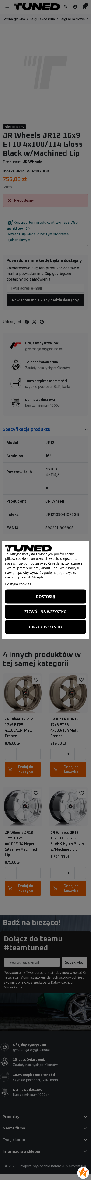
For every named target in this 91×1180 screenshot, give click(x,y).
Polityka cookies (18, 584)
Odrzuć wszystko (45, 626)
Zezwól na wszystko (45, 611)
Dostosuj (45, 596)
